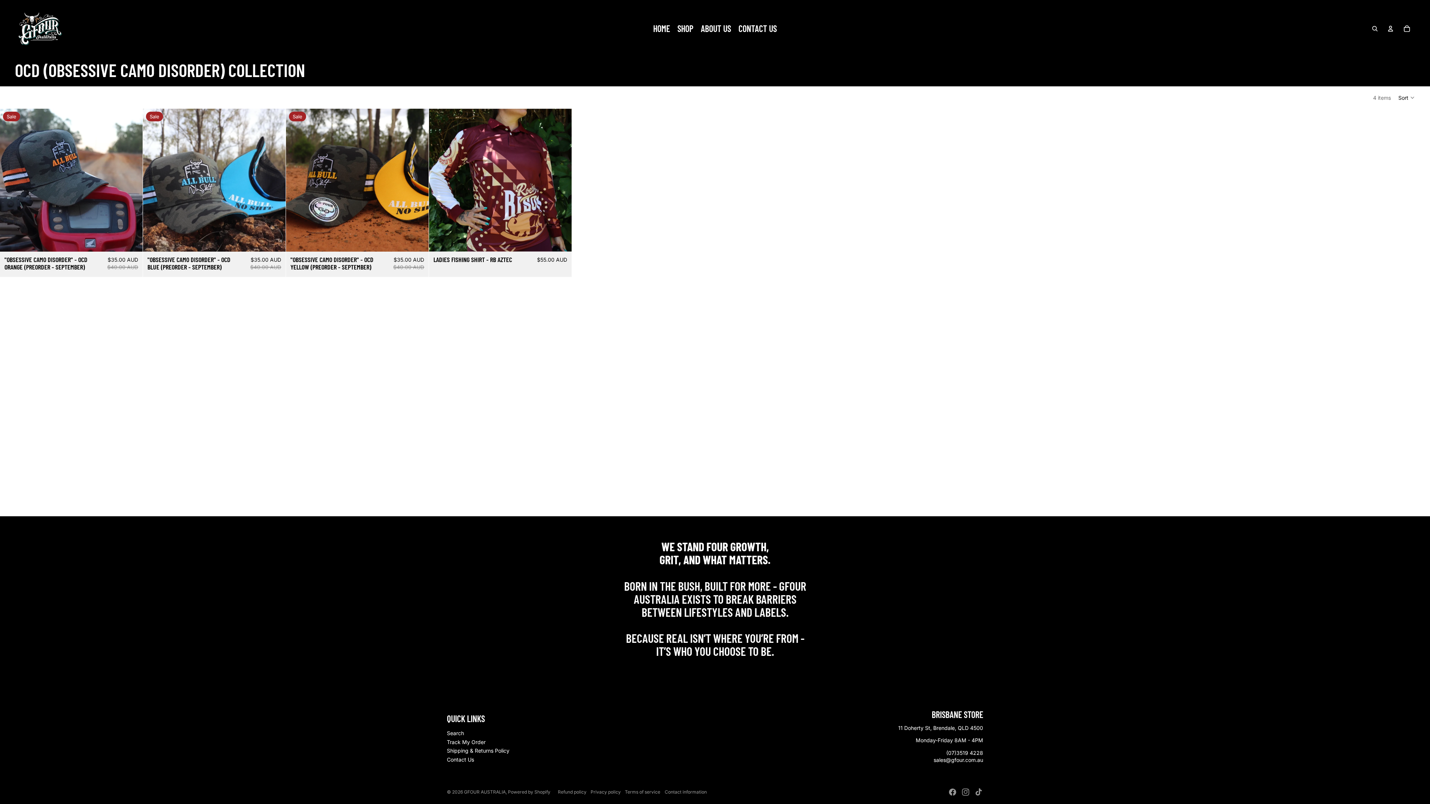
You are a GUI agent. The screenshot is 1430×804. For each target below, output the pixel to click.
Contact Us (460, 759)
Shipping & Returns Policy (478, 750)
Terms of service (642, 792)
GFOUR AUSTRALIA (485, 792)
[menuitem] (661, 28)
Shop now (715, 667)
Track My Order (466, 742)
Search (455, 733)
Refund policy (572, 792)
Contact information (686, 792)
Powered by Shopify (529, 792)
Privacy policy (606, 792)
